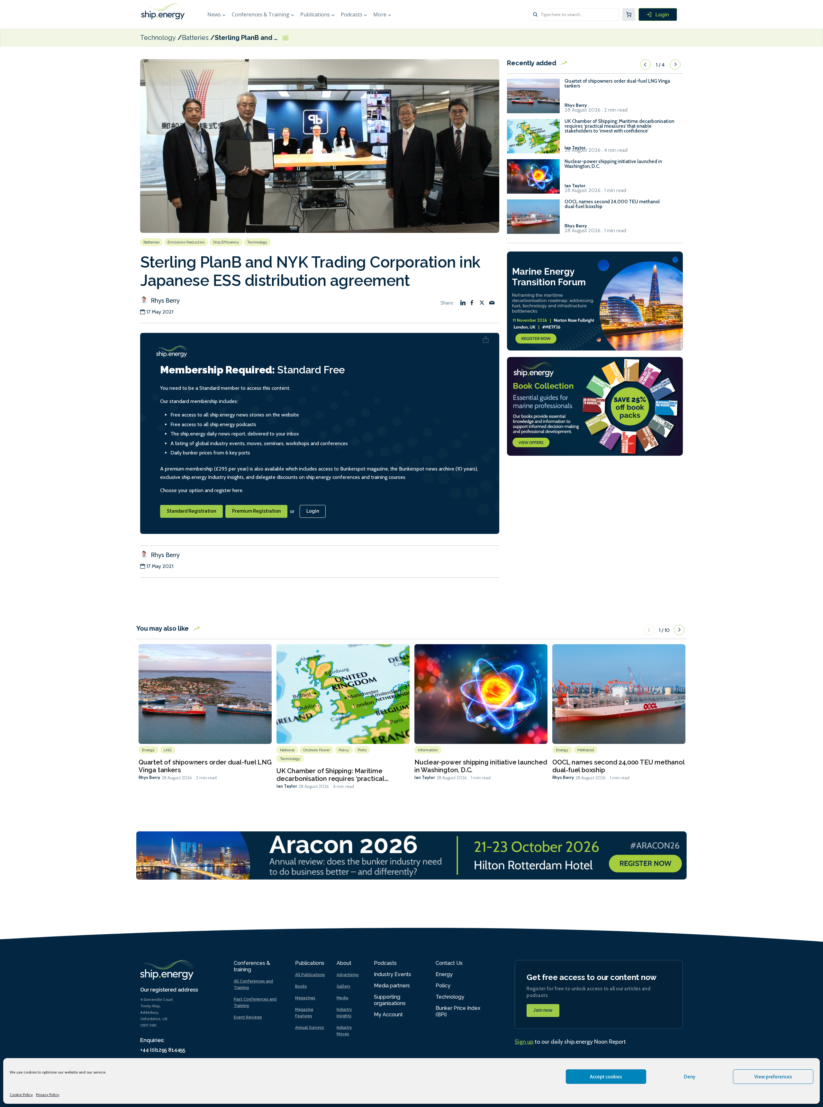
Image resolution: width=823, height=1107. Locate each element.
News (214, 14)
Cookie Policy (21, 1094)
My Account (388, 1014)
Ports (362, 750)
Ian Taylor (286, 786)
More (379, 14)
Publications (315, 14)
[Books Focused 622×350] (595, 406)
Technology (158, 37)
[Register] (657, 14)
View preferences (773, 1077)
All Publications (310, 975)
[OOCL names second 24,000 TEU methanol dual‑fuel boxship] (533, 219)
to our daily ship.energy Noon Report (570, 1041)
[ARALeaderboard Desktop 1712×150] (411, 855)
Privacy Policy (47, 1094)
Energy (148, 750)
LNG (168, 750)
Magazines (305, 998)
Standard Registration (191, 511)
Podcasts (351, 14)
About (344, 963)
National (287, 750)
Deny (689, 1077)
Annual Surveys (309, 1027)
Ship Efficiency (226, 242)
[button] (645, 65)
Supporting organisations (390, 1000)
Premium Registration (256, 511)
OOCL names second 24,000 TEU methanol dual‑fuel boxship (612, 204)
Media (342, 998)
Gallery (343, 986)
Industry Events (392, 974)
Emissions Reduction (186, 242)
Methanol (585, 750)
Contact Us (449, 963)
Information (428, 750)
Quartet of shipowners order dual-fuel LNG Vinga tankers (617, 83)
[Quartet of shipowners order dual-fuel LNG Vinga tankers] (533, 99)
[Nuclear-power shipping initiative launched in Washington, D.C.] (533, 179)
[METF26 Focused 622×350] (595, 300)
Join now (543, 1010)
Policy (344, 750)
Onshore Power (316, 750)
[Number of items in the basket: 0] (628, 14)
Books (301, 986)
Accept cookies (606, 1077)
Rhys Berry (164, 300)
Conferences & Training (260, 14)
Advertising (347, 975)
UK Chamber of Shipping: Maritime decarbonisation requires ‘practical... (332, 774)
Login (312, 511)
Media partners (392, 986)
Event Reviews (248, 1017)
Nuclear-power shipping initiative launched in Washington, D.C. (613, 164)
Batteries (195, 37)
